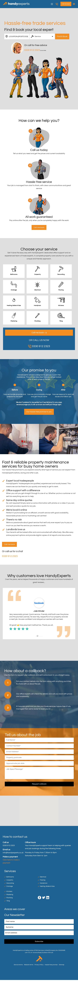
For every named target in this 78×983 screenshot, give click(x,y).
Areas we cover (14, 909)
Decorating (10, 883)
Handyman (43, 883)
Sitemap (61, 964)
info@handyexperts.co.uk (13, 853)
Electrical (43, 877)
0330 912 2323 (58, 4)
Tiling (8, 901)
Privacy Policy (39, 964)
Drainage (9, 886)
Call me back (37, 333)
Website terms (28, 964)
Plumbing (9, 897)
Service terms (18, 964)
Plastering (9, 894)
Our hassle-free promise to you (39, 412)
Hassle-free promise (51, 964)
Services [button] (53, 4)
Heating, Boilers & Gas (47, 886)
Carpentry (9, 880)
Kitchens (9, 891)
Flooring (42, 880)
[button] (4, 613)
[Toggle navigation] (73, 4)
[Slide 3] (37, 635)
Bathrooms (10, 877)
